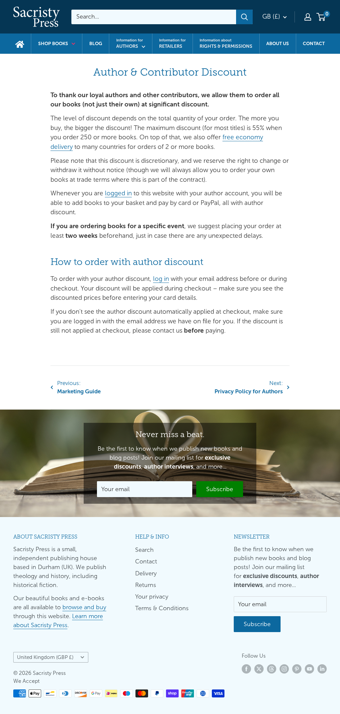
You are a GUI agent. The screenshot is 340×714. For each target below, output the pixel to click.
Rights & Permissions (226, 43)
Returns (145, 585)
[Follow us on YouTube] (309, 669)
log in (161, 278)
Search (144, 550)
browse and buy (84, 607)
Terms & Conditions (162, 608)
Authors (129, 43)
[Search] (244, 17)
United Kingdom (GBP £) (45, 657)
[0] (321, 17)
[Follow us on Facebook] (246, 669)
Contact (314, 43)
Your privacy (151, 596)
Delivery (146, 573)
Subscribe (219, 489)
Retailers (172, 43)
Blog (95, 43)
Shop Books (53, 43)
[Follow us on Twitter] (259, 669)
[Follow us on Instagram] (284, 669)
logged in (118, 193)
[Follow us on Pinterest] (296, 669)
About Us (277, 43)
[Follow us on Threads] (271, 669)
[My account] (307, 17)
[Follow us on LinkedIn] (322, 669)
